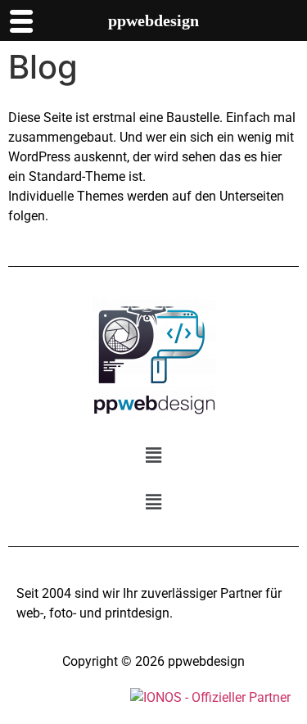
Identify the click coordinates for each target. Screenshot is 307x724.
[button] (153, 455)
